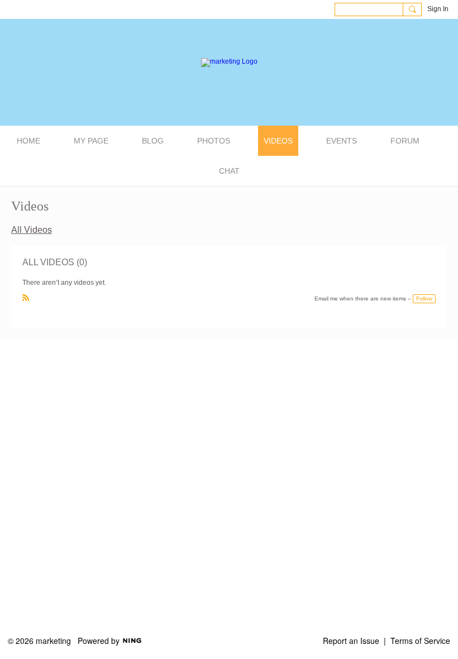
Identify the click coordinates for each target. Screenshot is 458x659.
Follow (424, 298)
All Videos (31, 230)
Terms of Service (420, 640)
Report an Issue (351, 640)
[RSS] (25, 298)
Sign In (438, 9)
